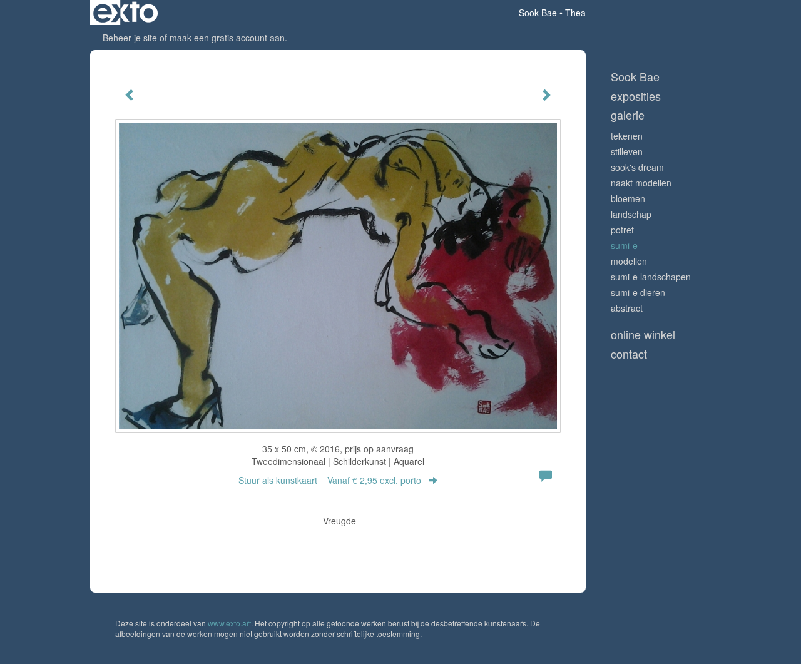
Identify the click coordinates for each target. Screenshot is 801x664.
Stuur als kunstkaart (329, 480)
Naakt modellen (641, 182)
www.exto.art (229, 623)
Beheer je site (130, 37)
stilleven (627, 151)
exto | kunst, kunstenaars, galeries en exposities (125, 12)
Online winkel (643, 334)
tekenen (627, 136)
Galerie (628, 115)
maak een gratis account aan (227, 37)
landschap (631, 214)
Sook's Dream (637, 167)
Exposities (636, 96)
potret (622, 229)
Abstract (627, 308)
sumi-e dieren (638, 292)
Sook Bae (538, 12)
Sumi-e (624, 245)
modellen (629, 261)
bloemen (628, 198)
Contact (629, 354)
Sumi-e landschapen (651, 276)
